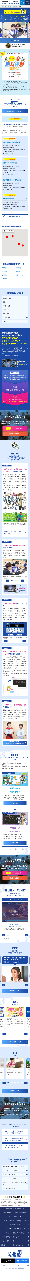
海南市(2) (4, 268)
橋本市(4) (18, 271)
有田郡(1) (4, 275)
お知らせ (18, 1237)
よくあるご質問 (5, 1241)
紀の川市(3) (5, 271)
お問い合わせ (19, 1245)
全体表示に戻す (9, 231)
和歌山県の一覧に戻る (15, 216)
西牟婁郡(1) (5, 278)
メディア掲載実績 (5, 1237)
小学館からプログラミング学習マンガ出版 (12, 532)
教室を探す (4, 1245)
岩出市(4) (18, 268)
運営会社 (3, 1265)
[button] (11, 40)
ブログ (17, 1241)
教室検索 (22, 3)
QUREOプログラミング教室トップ (15, 1208)
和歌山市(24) (19, 275)
